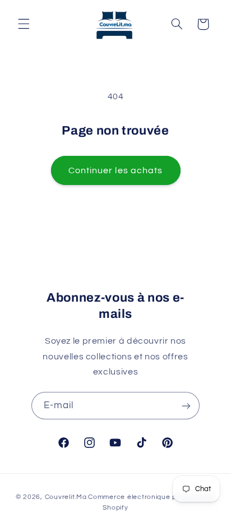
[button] (23, 24)
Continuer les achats (115, 170)
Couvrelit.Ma (66, 497)
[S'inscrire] (186, 405)
